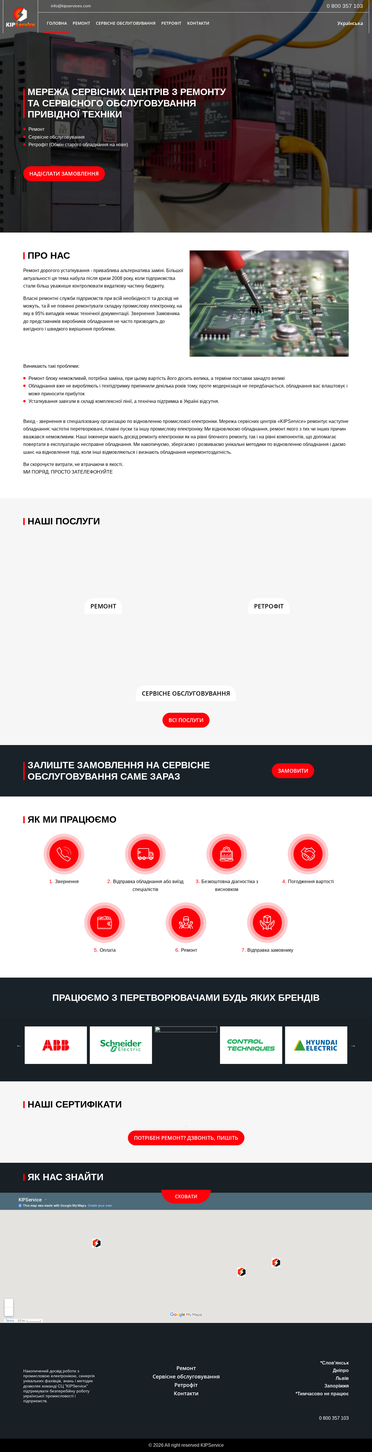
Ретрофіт (171, 23)
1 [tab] (168, 1068)
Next (353, 1045)
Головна (57, 23)
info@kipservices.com (71, 5)
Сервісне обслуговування (125, 23)
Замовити (293, 770)
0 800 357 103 (345, 6)
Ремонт (81, 23)
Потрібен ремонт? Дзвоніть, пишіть (186, 1137)
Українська (350, 23)
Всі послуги (186, 720)
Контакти (198, 23)
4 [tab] (195, 1068)
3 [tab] (186, 1068)
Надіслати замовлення (64, 173)
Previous (19, 1045)
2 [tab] (177, 1068)
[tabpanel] (56, 1029)
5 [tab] (203, 1068)
